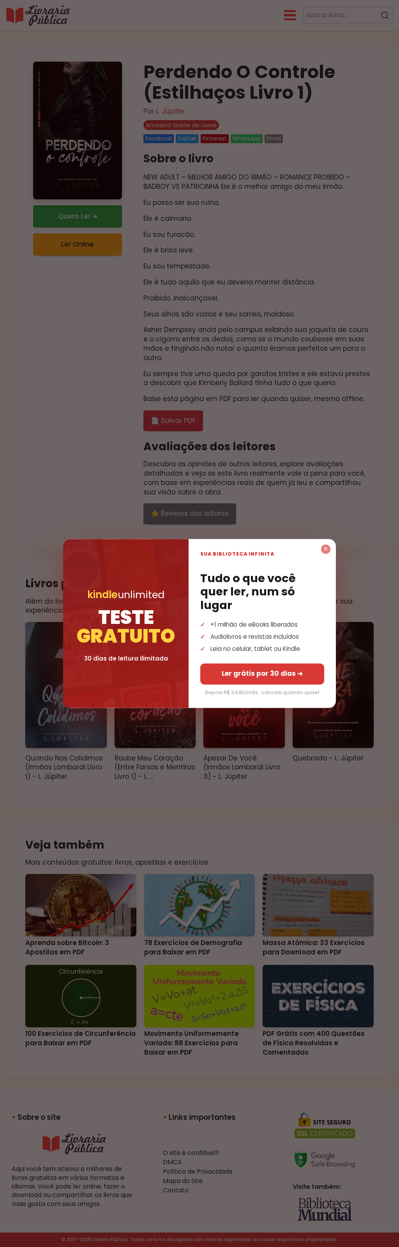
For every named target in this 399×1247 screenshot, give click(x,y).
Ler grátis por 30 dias (262, 674)
